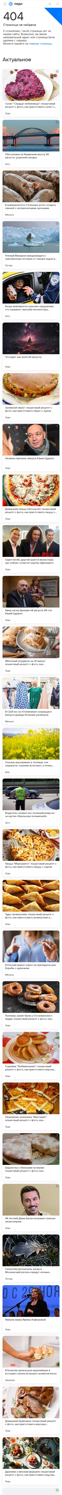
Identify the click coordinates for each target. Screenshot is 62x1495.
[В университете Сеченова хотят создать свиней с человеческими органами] (31, 194)
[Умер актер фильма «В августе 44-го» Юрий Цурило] (31, 599)
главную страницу (40, 43)
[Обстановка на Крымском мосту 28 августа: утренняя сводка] (31, 143)
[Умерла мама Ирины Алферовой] (31, 1309)
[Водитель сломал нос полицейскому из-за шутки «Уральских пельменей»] (31, 802)
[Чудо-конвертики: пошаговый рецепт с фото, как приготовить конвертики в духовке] (31, 903)
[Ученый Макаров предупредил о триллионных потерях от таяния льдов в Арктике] (31, 245)
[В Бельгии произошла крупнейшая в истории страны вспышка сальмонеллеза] (31, 1359)
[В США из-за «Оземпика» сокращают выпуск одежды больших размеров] (31, 701)
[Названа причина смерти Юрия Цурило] (31, 447)
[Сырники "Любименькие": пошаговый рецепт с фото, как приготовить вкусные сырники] (31, 1055)
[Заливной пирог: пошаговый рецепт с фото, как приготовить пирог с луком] (31, 397)
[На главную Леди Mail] (17, 4)
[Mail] (11, 4)
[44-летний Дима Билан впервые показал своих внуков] (31, 1207)
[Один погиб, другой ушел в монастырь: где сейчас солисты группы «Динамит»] (31, 549)
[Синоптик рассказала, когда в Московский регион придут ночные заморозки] (31, 1258)
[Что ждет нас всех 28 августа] (31, 346)
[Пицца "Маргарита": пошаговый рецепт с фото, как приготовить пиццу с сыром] (31, 853)
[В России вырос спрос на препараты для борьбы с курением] (31, 954)
